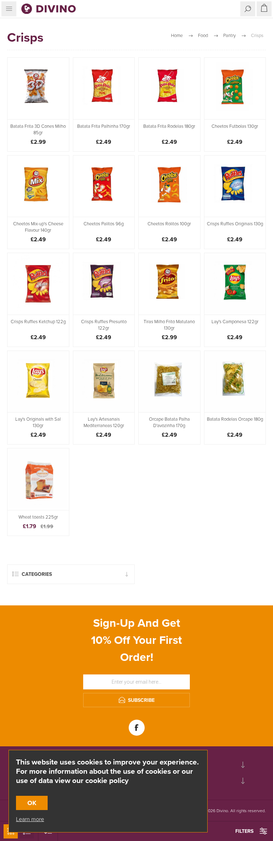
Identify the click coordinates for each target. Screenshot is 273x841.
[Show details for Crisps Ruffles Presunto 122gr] (104, 284)
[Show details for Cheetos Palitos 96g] (104, 186)
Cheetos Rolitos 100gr (169, 224)
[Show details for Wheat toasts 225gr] (38, 479)
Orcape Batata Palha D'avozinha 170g (169, 422)
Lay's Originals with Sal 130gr (38, 422)
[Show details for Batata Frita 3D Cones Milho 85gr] (38, 88)
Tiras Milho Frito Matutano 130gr (169, 325)
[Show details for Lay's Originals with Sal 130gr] (38, 381)
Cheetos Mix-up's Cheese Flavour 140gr (38, 227)
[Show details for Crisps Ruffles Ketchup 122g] (38, 284)
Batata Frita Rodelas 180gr (169, 126)
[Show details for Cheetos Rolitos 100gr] (169, 186)
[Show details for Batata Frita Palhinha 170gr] (104, 88)
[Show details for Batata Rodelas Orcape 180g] (235, 381)
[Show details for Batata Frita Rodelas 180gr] (169, 88)
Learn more (30, 819)
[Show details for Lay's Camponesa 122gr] (235, 284)
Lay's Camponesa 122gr (235, 322)
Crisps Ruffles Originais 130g (235, 224)
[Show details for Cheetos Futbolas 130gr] (235, 88)
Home (177, 35)
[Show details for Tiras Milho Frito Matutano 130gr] (169, 284)
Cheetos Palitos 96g (104, 224)
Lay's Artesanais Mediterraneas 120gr (104, 422)
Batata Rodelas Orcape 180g (235, 419)
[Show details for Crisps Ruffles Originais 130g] (235, 186)
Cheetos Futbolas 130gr (235, 126)
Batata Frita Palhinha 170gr (103, 126)
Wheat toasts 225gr (38, 517)
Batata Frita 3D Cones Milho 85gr (38, 129)
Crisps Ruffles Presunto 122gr (104, 325)
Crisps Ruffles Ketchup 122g (38, 322)
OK (31, 803)
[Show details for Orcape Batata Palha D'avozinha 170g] (169, 381)
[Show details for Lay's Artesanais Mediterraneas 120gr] (104, 381)
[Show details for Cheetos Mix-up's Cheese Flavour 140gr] (38, 186)
